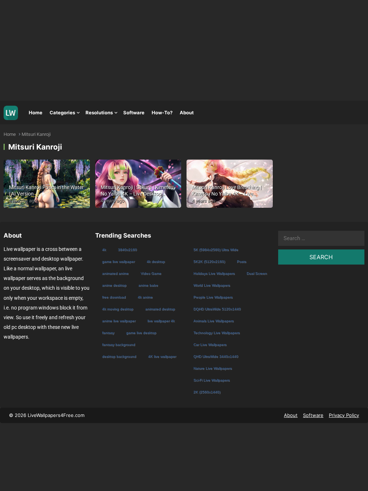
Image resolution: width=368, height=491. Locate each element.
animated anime (115, 273)
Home (35, 112)
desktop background (119, 356)
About (187, 112)
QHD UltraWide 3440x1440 (215, 356)
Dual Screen (257, 273)
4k (104, 250)
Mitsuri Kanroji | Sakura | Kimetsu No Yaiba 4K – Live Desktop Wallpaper (137, 193)
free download (114, 297)
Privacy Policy (344, 415)
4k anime (145, 297)
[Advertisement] (184, 50)
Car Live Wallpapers (209, 345)
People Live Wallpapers (213, 297)
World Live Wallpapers (211, 285)
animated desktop (160, 309)
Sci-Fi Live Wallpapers (211, 380)
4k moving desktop (117, 309)
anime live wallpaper (118, 321)
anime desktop (114, 285)
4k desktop (156, 261)
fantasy (108, 333)
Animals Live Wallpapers (213, 321)
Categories (62, 112)
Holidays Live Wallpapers (214, 273)
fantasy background (118, 345)
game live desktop (141, 333)
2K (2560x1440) (206, 392)
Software (133, 112)
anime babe (148, 285)
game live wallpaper (118, 261)
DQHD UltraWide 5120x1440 (217, 309)
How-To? (162, 112)
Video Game (151, 273)
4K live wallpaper (162, 356)
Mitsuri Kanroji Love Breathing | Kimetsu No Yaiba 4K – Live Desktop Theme (226, 193)
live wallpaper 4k (161, 321)
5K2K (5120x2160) (209, 261)
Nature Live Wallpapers (212, 368)
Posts (241, 261)
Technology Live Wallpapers (216, 333)
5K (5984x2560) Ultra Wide (215, 250)
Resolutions (99, 112)
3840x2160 (127, 250)
